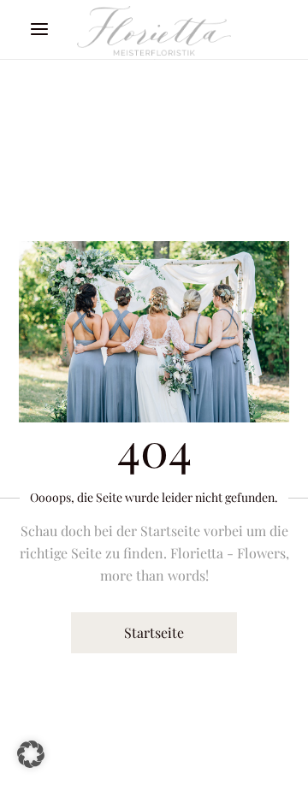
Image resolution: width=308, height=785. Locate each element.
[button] (31, 754)
